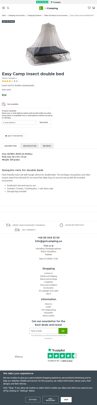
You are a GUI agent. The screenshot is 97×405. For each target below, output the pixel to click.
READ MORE (6, 90)
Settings (33, 399)
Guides (48, 307)
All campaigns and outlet (48, 291)
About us (48, 304)
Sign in (48, 294)
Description (11, 146)
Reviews (47, 146)
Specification (29, 146)
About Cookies (49, 316)
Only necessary (50, 399)
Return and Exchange (48, 279)
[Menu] (3, 8)
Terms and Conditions (48, 285)
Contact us (48, 273)
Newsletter (48, 313)
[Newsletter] (62, 331)
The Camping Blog (48, 310)
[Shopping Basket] (93, 8)
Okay (66, 399)
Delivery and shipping (48, 276)
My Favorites (48, 288)
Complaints (48, 282)
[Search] (8, 8)
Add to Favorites (15, 136)
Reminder (44, 122)
